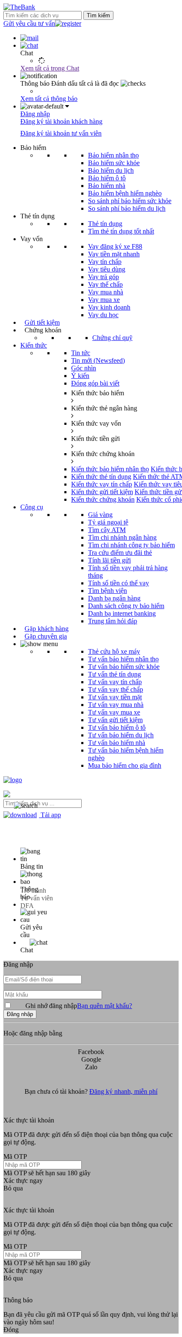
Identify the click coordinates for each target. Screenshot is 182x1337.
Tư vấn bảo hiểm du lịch (121, 735)
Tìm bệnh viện (107, 590)
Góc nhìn (83, 368)
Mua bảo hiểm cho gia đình (124, 765)
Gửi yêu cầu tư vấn (29, 23)
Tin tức (80, 352)
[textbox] (42, 803)
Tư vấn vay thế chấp (115, 689)
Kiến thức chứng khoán (103, 499)
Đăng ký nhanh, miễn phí (123, 1091)
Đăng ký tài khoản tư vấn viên (61, 133)
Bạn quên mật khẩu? (104, 1005)
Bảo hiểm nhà (106, 185)
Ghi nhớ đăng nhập (78, 1005)
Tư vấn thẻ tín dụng (114, 674)
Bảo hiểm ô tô (107, 178)
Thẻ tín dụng (105, 223)
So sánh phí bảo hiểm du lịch (126, 208)
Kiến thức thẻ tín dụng (101, 476)
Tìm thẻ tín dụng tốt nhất (121, 231)
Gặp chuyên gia (46, 636)
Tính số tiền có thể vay (118, 583)
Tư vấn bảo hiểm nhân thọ (123, 659)
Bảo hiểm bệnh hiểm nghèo (125, 193)
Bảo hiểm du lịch (111, 170)
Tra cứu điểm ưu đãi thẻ (120, 552)
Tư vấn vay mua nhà (115, 704)
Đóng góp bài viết (95, 383)
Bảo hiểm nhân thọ (113, 155)
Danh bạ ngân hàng (114, 598)
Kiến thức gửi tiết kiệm (102, 491)
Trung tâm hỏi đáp (112, 621)
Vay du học (103, 314)
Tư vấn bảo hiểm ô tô (117, 727)
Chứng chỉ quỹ (112, 337)
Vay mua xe (104, 299)
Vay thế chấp (105, 284)
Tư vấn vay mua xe (114, 712)
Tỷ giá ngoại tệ (108, 522)
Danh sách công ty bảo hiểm (126, 605)
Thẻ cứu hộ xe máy (114, 651)
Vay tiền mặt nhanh (114, 254)
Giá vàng (100, 514)
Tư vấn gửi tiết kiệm (115, 719)
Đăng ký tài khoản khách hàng (61, 121)
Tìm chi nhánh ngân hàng (122, 537)
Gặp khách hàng (47, 628)
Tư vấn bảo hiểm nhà (116, 742)
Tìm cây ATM (107, 529)
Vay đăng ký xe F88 (115, 246)
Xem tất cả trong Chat (49, 68)
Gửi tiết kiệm (42, 322)
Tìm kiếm (98, 15)
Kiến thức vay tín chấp (101, 484)
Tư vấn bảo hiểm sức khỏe (124, 666)
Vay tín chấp (104, 261)
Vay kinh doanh (109, 307)
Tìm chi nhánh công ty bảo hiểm (131, 545)
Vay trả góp (103, 276)
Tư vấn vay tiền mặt (115, 697)
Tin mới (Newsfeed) (98, 360)
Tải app (50, 814)
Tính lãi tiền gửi (109, 560)
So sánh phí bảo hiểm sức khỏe (129, 200)
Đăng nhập (35, 113)
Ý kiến (80, 375)
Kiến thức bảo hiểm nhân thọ (110, 469)
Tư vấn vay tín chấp (115, 681)
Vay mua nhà (105, 292)
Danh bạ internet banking (122, 613)
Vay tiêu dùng (106, 269)
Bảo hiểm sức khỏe (114, 162)
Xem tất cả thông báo (48, 98)
